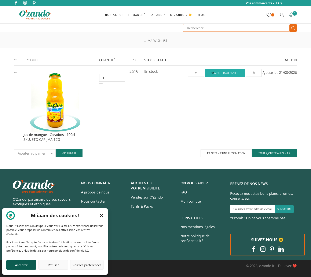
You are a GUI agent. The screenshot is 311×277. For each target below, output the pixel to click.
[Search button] (293, 28)
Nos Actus (114, 15)
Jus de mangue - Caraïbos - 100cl (49, 134)
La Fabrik (158, 15)
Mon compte (190, 201)
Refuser (53, 265)
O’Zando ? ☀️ (181, 15)
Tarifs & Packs (142, 206)
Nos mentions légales (197, 227)
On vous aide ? (194, 183)
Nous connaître (96, 183)
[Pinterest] (34, 3)
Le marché (137, 15)
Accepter (21, 265)
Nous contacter (93, 201)
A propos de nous (95, 192)
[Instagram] (25, 3)
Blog (201, 15)
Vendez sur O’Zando (147, 197)
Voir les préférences (87, 265)
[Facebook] (16, 3)
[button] (101, 215)
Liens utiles (191, 217)
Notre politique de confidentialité (195, 238)
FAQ (279, 3)
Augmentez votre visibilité (145, 186)
